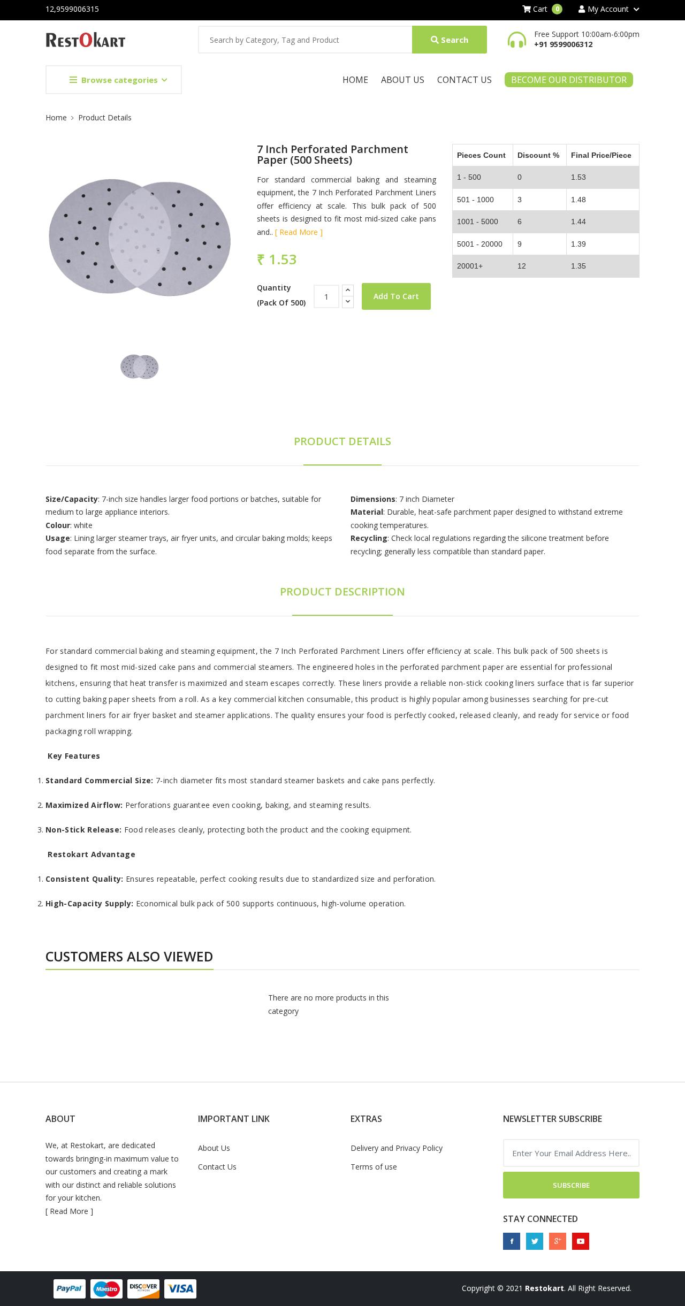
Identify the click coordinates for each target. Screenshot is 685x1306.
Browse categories (119, 79)
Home (355, 80)
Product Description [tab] (342, 591)
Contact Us (464, 80)
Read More (69, 1211)
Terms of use (374, 1167)
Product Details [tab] (342, 441)
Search (453, 39)
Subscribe (571, 1185)
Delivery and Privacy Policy (397, 1148)
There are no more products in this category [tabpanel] (328, 1004)
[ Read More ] (299, 232)
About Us (402, 80)
